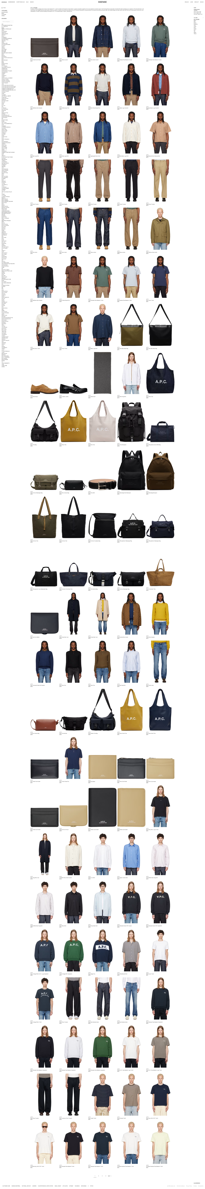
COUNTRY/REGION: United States (45, 1186)
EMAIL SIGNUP (58, 1186)
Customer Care (6, 1186)
